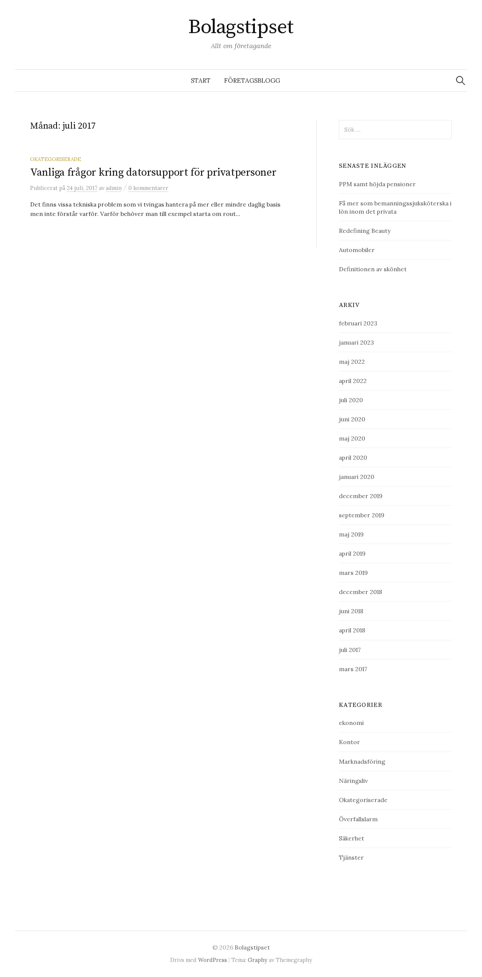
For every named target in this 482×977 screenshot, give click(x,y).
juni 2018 (351, 611)
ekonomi (351, 722)
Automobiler (357, 250)
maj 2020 (352, 438)
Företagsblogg (252, 80)
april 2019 (352, 553)
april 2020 (353, 457)
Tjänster (351, 857)
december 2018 (360, 592)
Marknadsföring (362, 761)
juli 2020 (351, 400)
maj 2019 (351, 534)
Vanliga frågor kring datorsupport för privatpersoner (153, 172)
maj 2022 (352, 361)
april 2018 (352, 630)
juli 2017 (350, 649)
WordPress (212, 959)
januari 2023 (356, 342)
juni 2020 (352, 419)
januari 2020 (356, 476)
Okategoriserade (55, 159)
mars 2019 (353, 572)
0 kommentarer (148, 187)
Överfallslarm (358, 819)
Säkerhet (351, 838)
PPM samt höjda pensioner (377, 184)
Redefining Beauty (364, 230)
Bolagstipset (241, 27)
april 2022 (353, 380)
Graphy (257, 959)
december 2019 (361, 496)
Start (200, 80)
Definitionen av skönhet (373, 269)
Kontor (349, 742)
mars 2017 (353, 669)
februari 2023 (358, 323)
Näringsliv (353, 780)
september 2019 (361, 515)
